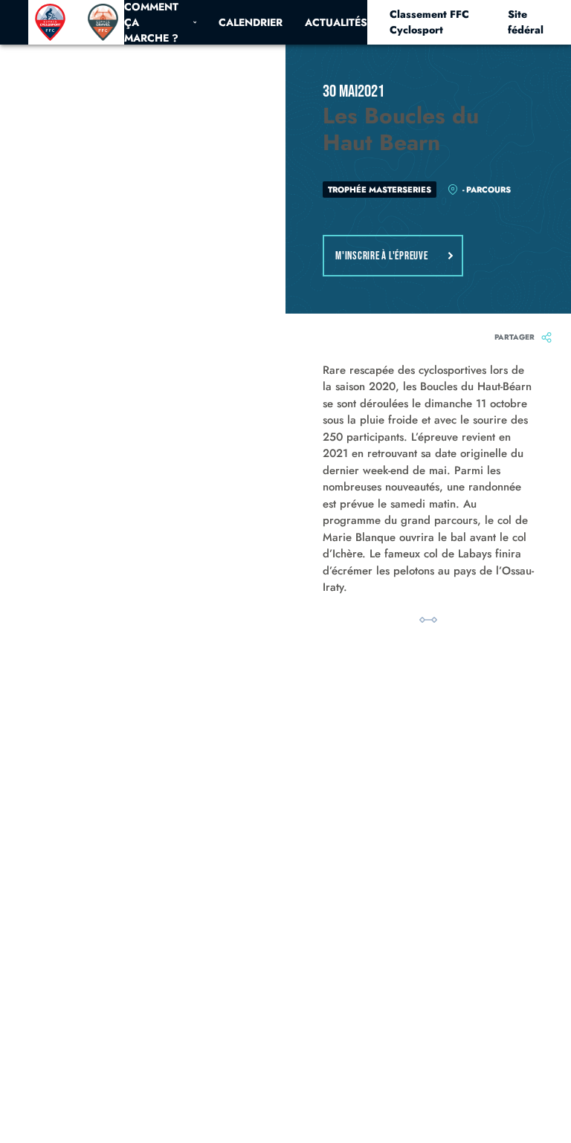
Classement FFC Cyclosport (429, 22)
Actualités (336, 22)
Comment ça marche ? (151, 22)
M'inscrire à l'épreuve (381, 256)
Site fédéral (525, 22)
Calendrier (251, 22)
